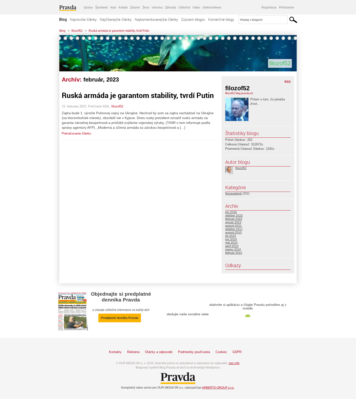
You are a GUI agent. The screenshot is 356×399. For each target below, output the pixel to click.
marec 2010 (233, 249)
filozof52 (77, 30)
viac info (234, 363)
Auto (113, 7)
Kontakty (115, 352)
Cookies (221, 352)
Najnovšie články (83, 19)
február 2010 (233, 253)
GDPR (236, 352)
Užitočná (184, 7)
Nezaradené (233, 193)
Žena (145, 7)
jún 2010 (231, 239)
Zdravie (135, 7)
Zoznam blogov (193, 19)
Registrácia (269, 7)
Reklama (133, 352)
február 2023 (233, 219)
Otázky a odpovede (158, 352)
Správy (88, 7)
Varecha (157, 7)
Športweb (101, 7)
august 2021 (233, 225)
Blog (63, 19)
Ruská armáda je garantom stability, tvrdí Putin (119, 30)
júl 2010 (230, 236)
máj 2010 (231, 242)
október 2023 (234, 215)
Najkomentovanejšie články (156, 19)
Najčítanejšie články (116, 19)
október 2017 (234, 229)
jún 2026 (231, 212)
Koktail (123, 7)
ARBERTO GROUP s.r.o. (218, 387)
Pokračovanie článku (76, 133)
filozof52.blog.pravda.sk (239, 93)
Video (196, 7)
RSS (288, 81)
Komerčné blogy (221, 19)
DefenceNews (212, 7)
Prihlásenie (286, 7)
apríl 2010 (232, 246)
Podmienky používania (194, 352)
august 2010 (233, 232)
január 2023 (233, 222)
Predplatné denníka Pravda (119, 318)
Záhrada (170, 7)
